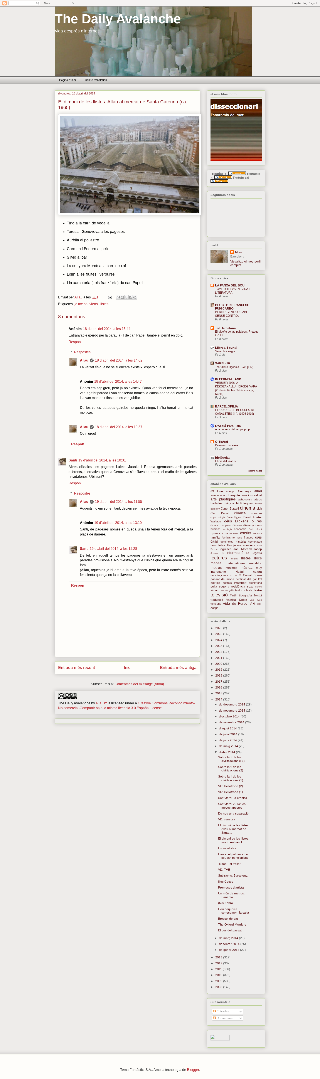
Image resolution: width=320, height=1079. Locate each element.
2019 (219, 669)
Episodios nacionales (224, 533)
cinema (247, 508)
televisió (219, 595)
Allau (84, 360)
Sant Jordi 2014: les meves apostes (232, 805)
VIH (252, 603)
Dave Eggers (234, 517)
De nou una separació (233, 813)
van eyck (256, 600)
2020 (219, 663)
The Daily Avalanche (118, 19)
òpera (258, 575)
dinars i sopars (221, 525)
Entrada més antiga (178, 667)
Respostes (82, 352)
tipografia (245, 595)
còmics (240, 513)
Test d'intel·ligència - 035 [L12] (234, 367)
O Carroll (245, 575)
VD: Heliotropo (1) (230, 792)
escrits (245, 533)
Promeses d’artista (231, 887)
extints (257, 533)
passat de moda (222, 579)
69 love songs (222, 491)
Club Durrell (220, 513)
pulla (214, 586)
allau (258, 491)
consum (256, 513)
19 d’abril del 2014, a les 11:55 (118, 501)
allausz (101, 703)
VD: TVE (224, 869)
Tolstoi (258, 595)
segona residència (232, 586)
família (215, 537)
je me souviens (86, 304)
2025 (219, 634)
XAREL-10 (222, 363)
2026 (219, 628)
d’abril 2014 (227, 752)
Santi (73, 460)
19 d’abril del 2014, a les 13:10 (118, 523)
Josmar (215, 553)
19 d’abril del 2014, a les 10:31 (102, 460)
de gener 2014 (229, 949)
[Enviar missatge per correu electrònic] (109, 297)
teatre (258, 590)
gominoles (227, 541)
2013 (219, 957)
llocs (258, 558)
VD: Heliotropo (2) (230, 786)
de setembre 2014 (232, 722)
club (259, 508)
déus (228, 521)
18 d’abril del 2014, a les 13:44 (106, 329)
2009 (219, 981)
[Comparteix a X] (126, 297)
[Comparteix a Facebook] (130, 297)
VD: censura (226, 819)
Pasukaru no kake (226, 445)
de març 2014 (229, 938)
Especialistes (227, 848)
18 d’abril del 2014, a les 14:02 (118, 360)
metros (216, 568)
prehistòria (255, 582)
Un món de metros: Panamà (231, 895)
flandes (248, 537)
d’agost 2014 (228, 728)
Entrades (222, 1011)
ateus (258, 499)
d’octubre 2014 (230, 716)
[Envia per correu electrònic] (118, 297)
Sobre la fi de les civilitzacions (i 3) (231, 759)
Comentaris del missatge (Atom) (139, 684)
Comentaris (224, 1018)
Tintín (233, 595)
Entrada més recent (76, 667)
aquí (226, 495)
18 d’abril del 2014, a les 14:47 (118, 381)
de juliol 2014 (228, 734)
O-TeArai (221, 441)
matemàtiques (235, 563)
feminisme (228, 537)
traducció (217, 599)
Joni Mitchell (243, 549)
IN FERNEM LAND (228, 379)
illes (229, 545)
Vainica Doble (236, 599)
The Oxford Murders (232, 924)
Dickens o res (248, 521)
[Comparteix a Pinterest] (135, 297)
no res (233, 575)
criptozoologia (218, 517)
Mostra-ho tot (255, 471)
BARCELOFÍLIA (226, 406)
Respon (75, 342)
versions (216, 603)
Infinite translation (95, 80)
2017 (219, 681)
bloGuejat (222, 457)
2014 (219, 699)
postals (227, 582)
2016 (219, 687)
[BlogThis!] (122, 297)
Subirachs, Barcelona (233, 875)
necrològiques (219, 575)
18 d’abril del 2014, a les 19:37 (118, 427)
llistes (103, 304)
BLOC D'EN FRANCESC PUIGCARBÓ (232, 306)
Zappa (214, 607)
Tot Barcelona (225, 328)
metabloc (255, 563)
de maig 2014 (229, 746)
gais (258, 537)
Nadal (240, 571)
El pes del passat (230, 930)
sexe (250, 586)
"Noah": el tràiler (229, 863)
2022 (219, 651)
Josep (258, 549)
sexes (258, 586)
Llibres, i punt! (226, 347)
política (215, 582)
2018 (219, 675)
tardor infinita (243, 590)
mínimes (231, 567)
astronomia (245, 499)
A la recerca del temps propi (232, 429)
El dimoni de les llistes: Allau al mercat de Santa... (233, 828)
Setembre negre (225, 351)
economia (240, 529)
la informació (232, 553)
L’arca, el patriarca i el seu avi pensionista (233, 856)
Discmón (237, 525)
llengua (234, 558)
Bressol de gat (228, 918)
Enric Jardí (255, 529)
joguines (225, 549)
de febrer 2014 (229, 944)
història (241, 541)
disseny (248, 525)
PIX (260, 579)
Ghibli (214, 541)
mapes (216, 563)
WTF (259, 604)
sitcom (215, 590)
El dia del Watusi (225, 461)
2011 (219, 969)
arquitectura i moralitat (246, 495)
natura (257, 571)
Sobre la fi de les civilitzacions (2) (230, 768)
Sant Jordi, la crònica (232, 798)
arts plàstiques (223, 499)
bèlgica (229, 503)
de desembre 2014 (232, 704)
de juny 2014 (228, 740)
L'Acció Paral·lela (228, 426)
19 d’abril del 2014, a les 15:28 (113, 548)
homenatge (255, 541)
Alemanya (244, 491)
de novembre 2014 (232, 710)
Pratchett (240, 582)
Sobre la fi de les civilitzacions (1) (230, 778)
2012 (219, 963)
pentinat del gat (246, 579)
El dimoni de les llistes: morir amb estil (233, 840)
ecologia (227, 529)
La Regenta (254, 553)
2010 (219, 975)
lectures (219, 558)
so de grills (227, 590)
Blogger (193, 1070)
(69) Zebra (225, 903)
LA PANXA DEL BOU (229, 285)
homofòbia (218, 545)
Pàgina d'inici (67, 80)
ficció (239, 537)
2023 (219, 646)
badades (216, 503)
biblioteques (244, 503)
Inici (127, 667)
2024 (219, 640)
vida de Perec (235, 603)
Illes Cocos (225, 881)
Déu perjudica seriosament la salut (233, 910)
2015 (219, 693)
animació (216, 495)
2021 (219, 658)
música (246, 568)
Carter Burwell (230, 508)
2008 (219, 987)
